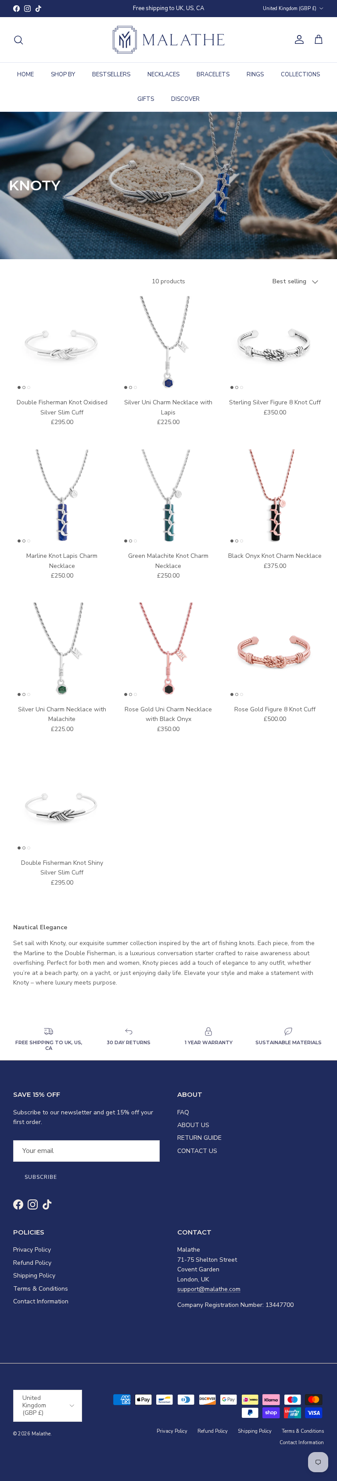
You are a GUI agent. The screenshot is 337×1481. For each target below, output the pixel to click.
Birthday (95, 781)
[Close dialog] (256, 639)
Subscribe (168, 804)
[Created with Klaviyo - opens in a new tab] (168, 848)
